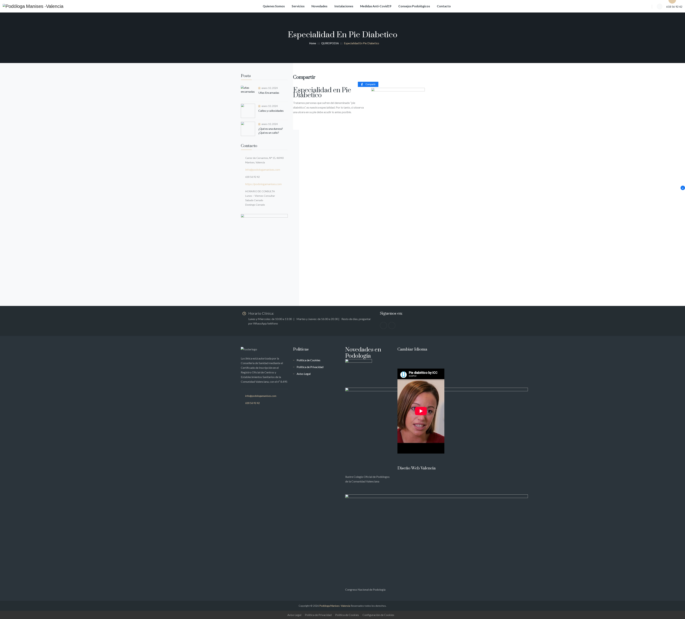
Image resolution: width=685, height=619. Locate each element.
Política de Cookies (308, 360)
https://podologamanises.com (263, 184)
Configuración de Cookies (378, 615)
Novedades (319, 6)
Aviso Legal (304, 373)
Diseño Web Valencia (416, 468)
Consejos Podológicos (414, 6)
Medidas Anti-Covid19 (375, 6)
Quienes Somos (274, 6)
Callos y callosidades (271, 110)
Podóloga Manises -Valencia (334, 605)
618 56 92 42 (252, 402)
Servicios (298, 6)
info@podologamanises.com (262, 169)
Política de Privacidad (310, 367)
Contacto (444, 6)
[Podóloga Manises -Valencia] (33, 6)
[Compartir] (683, 188)
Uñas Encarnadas (268, 92)
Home (312, 43)
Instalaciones (343, 6)
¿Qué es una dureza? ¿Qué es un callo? (270, 130)
